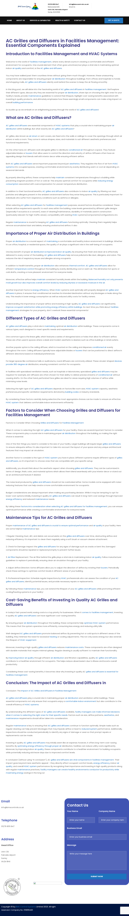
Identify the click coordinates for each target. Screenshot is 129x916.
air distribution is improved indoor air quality (51, 251)
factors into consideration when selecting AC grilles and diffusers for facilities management (64, 506)
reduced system (89, 729)
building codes (72, 392)
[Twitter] (104, 908)
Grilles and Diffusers (49, 422)
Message (71, 845)
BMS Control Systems (26, 906)
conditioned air (76, 150)
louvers (29, 153)
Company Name (107, 811)
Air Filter (11, 557)
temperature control (24, 269)
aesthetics (74, 163)
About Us (20, 20)
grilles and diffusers (101, 371)
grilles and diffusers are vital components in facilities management (82, 759)
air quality (16, 68)
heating (53, 636)
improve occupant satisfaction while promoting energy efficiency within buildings (44, 307)
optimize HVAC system (95, 623)
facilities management (41, 61)
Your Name (72, 811)
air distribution (58, 78)
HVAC (75, 215)
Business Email (74, 828)
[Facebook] (97, 908)
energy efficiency (40, 290)
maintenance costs (74, 647)
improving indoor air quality (21, 657)
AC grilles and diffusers (51, 68)
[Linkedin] (89, 908)
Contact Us (79, 20)
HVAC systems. (32, 704)
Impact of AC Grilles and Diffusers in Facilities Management (48, 690)
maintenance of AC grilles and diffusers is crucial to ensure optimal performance (51, 525)
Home (9, 20)
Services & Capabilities (40, 20)
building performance (23, 102)
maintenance (34, 96)
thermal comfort (77, 265)
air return (33, 136)
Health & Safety (62, 20)
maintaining (52, 241)
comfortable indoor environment (80, 701)
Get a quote (113, 20)
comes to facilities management (97, 612)
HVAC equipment (28, 640)
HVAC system (92, 388)
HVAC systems (63, 125)
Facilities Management (73, 422)
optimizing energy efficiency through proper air (39, 746)
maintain (60, 177)
